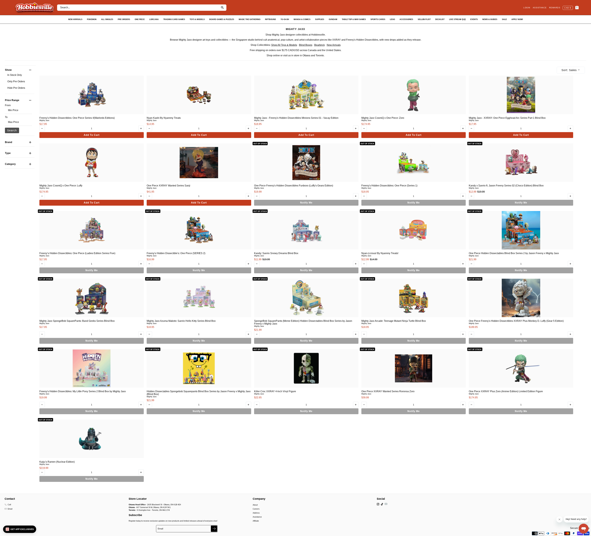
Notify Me (306, 202)
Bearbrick (319, 45)
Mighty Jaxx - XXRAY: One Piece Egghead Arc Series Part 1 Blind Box (507, 118)
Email (10, 509)
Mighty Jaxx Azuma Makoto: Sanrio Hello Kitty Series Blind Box (181, 321)
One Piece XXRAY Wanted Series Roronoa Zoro (387, 391)
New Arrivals (334, 45)
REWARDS (554, 8)
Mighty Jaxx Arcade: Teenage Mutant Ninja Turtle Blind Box (393, 321)
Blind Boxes (305, 45)
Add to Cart (91, 135)
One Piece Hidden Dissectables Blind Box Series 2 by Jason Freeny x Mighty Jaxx (514, 253)
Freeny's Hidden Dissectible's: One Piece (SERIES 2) (176, 253)
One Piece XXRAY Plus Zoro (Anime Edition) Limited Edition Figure (506, 391)
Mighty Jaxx (44, 120)
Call (9, 505)
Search (12, 130)
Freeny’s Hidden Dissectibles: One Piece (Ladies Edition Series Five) (77, 253)
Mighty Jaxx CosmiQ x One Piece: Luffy (60, 185)
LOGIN (526, 8)
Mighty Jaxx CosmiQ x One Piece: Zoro (382, 118)
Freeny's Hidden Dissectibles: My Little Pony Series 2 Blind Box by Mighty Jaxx (82, 391)
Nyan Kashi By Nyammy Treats (164, 118)
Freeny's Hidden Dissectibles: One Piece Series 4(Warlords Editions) (77, 118)
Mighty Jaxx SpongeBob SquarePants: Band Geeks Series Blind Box (77, 321)
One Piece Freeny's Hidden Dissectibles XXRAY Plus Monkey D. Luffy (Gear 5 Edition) (516, 321)
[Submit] (214, 528)
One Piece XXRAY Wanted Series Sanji (168, 185)
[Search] (222, 7)
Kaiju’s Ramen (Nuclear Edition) (57, 461)
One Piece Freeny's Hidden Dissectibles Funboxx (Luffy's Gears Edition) (293, 185)
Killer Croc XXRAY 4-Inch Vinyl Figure (275, 391)
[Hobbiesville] (35, 7)
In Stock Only (14, 75)
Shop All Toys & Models (284, 45)
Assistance (257, 517)
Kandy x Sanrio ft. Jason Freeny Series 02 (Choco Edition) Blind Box (506, 185)
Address (256, 513)
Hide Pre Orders (16, 88)
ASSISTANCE (540, 8)
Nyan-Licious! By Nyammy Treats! (379, 253)
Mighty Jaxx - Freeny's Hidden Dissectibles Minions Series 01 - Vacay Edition (296, 118)
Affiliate (256, 521)
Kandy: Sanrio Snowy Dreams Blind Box (276, 253)
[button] (19, 529)
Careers (256, 509)
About (255, 505)
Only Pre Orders (16, 81)
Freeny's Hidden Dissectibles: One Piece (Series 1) (389, 185)
